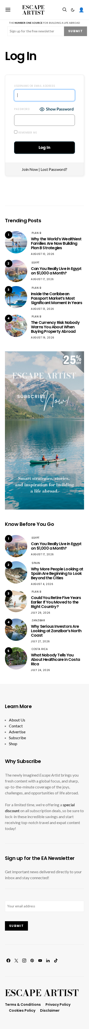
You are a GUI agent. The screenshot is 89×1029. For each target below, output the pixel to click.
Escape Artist (33, 10)
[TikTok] (55, 960)
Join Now (30, 169)
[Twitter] (16, 960)
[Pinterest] (32, 960)
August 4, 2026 (42, 584)
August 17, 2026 (42, 279)
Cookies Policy (22, 1010)
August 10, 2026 (42, 254)
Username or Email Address (34, 86)
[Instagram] (24, 960)
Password (21, 109)
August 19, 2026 (42, 337)
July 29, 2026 (40, 613)
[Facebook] (8, 960)
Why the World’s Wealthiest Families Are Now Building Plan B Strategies (56, 243)
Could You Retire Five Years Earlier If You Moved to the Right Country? (56, 602)
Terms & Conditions (23, 1004)
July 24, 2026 (40, 670)
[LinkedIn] (47, 960)
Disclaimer (50, 1010)
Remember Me (27, 132)
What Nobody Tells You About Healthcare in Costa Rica (55, 659)
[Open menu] (8, 10)
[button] (73, 10)
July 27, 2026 (40, 641)
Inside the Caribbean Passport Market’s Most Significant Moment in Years (56, 298)
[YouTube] (40, 960)
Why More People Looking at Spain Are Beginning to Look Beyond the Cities (57, 573)
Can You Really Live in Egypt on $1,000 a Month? (56, 271)
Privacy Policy (57, 1004)
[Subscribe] (44, 429)
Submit (75, 31)
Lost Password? (54, 169)
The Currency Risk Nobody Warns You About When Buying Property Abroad (55, 327)
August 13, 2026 (42, 309)
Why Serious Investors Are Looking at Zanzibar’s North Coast (56, 631)
